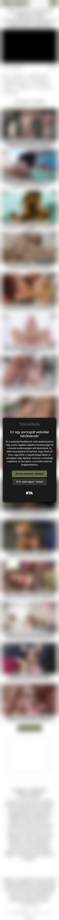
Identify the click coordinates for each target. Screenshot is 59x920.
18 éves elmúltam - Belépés (29, 474)
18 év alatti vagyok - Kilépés (29, 482)
